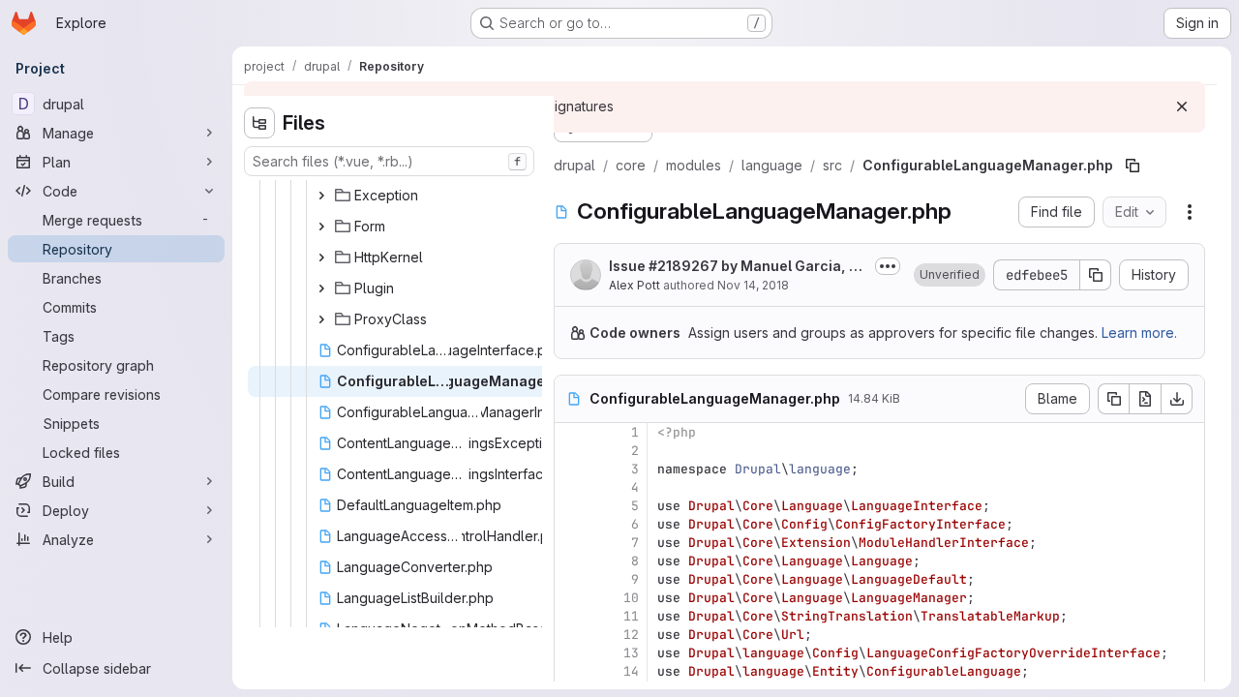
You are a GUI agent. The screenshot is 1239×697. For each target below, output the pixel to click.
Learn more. (1139, 332)
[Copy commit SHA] (1095, 274)
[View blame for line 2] (571, 450)
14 (631, 671)
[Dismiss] (1182, 106)
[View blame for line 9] (571, 579)
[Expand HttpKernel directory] (321, 257)
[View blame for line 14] (571, 671)
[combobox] (389, 161)
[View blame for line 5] (571, 506)
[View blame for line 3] (571, 469)
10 (631, 598)
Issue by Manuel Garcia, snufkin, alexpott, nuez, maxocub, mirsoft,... (737, 267)
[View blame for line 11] (571, 616)
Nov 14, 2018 (753, 285)
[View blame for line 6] (571, 524)
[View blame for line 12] (571, 634)
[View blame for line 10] (571, 598)
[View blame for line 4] (571, 487)
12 (631, 634)
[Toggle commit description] (887, 266)
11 (631, 616)
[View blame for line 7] (571, 542)
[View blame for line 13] (571, 653)
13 (631, 653)
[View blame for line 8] (571, 561)
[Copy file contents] (1113, 398)
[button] (949, 275)
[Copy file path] (1132, 165)
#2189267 (683, 266)
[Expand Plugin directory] (321, 288)
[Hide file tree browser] (259, 122)
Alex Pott (634, 285)
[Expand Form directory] (321, 226)
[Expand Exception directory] (321, 195)
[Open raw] (1145, 398)
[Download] (1177, 398)
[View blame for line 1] (571, 432)
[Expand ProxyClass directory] (321, 319)
